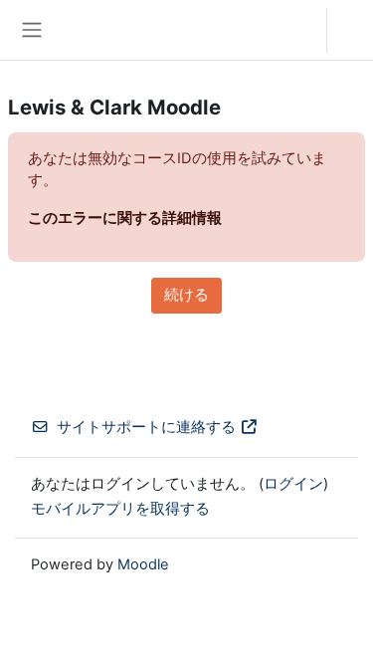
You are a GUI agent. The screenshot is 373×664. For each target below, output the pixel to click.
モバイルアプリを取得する (120, 509)
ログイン (355, 30)
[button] (292, 30)
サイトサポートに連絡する (146, 427)
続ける (186, 295)
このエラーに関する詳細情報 (125, 218)
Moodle (143, 564)
